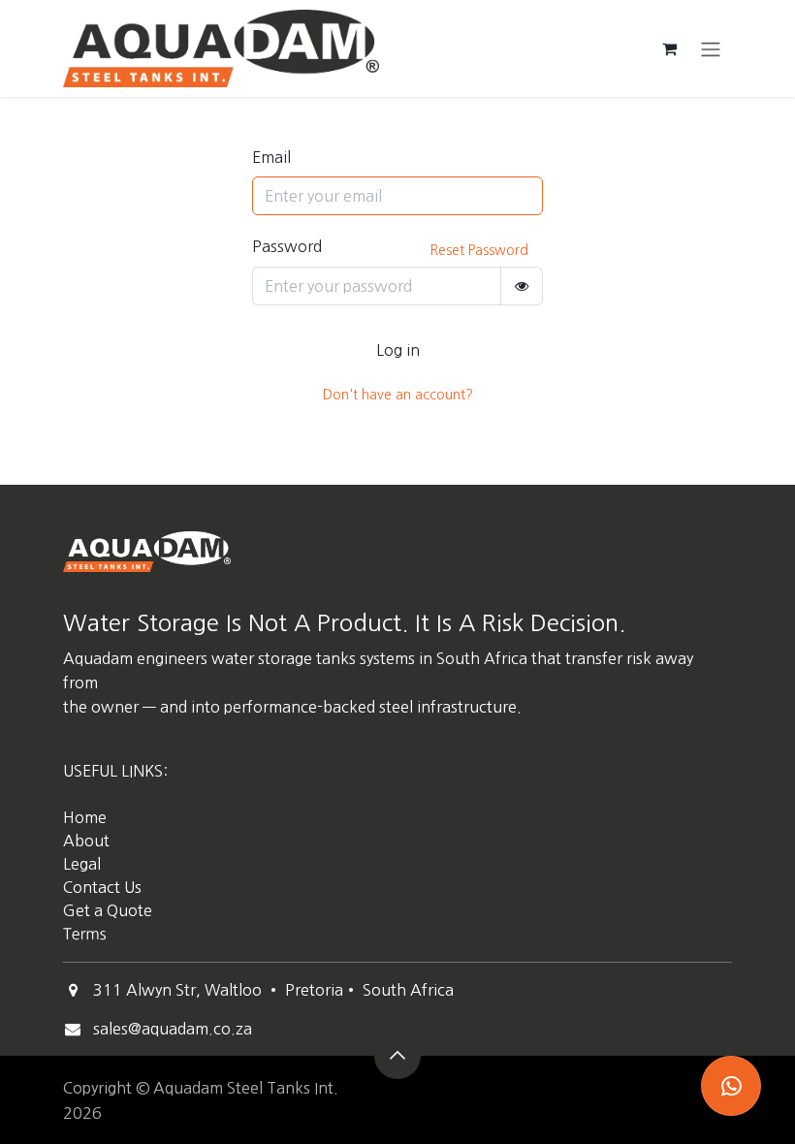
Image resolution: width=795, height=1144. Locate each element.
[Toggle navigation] (710, 48)
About (86, 840)
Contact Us (102, 887)
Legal (82, 864)
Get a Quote (109, 910)
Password (287, 246)
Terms (85, 934)
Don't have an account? (398, 394)
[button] (397, 1056)
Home (85, 817)
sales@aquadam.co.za (172, 1028)
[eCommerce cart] (669, 48)
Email (271, 157)
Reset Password (478, 250)
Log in (398, 350)
